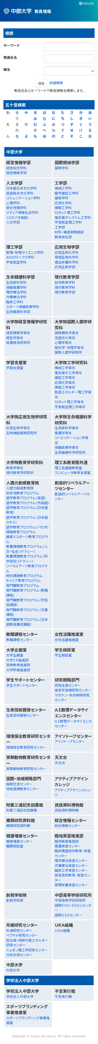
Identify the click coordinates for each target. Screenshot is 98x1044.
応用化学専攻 (65, 382)
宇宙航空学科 (16, 262)
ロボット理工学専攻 (69, 401)
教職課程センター (19, 639)
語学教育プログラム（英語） (26, 497)
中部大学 (13, 970)
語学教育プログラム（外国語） (28, 502)
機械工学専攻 (65, 367)
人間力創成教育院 (20, 488)
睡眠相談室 (14, 846)
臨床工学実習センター (71, 870)
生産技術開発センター (22, 715)
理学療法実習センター (71, 860)
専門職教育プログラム (22, 585)
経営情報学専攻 (18, 332)
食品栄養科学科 (67, 262)
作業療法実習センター (71, 865)
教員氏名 (10, 57)
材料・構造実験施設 (69, 232)
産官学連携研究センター (73, 690)
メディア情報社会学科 (22, 212)
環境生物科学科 (67, 257)
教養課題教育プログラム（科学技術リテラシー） (27, 558)
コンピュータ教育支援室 (72, 472)
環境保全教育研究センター (26, 747)
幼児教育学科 (65, 282)
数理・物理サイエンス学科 (25, 252)
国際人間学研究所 (68, 352)
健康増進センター (19, 841)
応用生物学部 (65, 266)
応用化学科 (63, 202)
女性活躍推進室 (67, 639)
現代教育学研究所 (20, 472)
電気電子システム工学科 (73, 217)
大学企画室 (14, 655)
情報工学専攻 (65, 387)
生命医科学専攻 (67, 427)
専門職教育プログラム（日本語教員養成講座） (27, 622)
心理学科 (13, 202)
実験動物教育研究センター (26, 768)
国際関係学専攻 (67, 332)
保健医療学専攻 (67, 447)
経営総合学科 (16, 167)
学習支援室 (14, 367)
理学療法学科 (16, 292)
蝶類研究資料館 (18, 825)
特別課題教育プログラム (24, 575)
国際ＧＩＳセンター (68, 915)
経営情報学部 (16, 172)
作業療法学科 (16, 296)
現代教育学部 (65, 292)
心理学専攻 (63, 342)
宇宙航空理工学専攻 (70, 406)
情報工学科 (63, 207)
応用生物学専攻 (18, 427)
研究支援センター (68, 685)
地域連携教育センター (22, 788)
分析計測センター (19, 954)
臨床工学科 (14, 301)
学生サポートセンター (22, 685)
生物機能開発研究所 (21, 432)
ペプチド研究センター (22, 935)
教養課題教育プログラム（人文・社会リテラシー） (27, 548)
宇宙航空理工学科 (68, 222)
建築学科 (61, 197)
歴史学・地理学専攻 (69, 347)
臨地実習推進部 (67, 841)
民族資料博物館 (67, 810)
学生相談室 (63, 655)
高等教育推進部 (18, 664)
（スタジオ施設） (17, 217)
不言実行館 (63, 996)
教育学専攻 (14, 467)
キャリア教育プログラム (23, 580)
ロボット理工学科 (67, 212)
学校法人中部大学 (20, 996)
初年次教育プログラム (22, 493)
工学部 (60, 227)
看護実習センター (68, 846)
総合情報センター (68, 825)
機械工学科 (63, 188)
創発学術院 (14, 900)
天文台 (60, 762)
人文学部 (13, 222)
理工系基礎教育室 (68, 467)
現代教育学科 (65, 287)
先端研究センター (19, 930)
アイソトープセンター (70, 741)
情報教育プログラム (21, 531)
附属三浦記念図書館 (21, 810)
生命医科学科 (16, 282)
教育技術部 (63, 236)
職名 (6, 69)
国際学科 (61, 167)
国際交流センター (19, 784)
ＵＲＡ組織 (62, 930)
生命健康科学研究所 (70, 452)
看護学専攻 (63, 432)
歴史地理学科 (16, 207)
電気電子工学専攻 (68, 372)
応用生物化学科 (67, 252)
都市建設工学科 (67, 193)
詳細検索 (56, 82)
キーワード (11, 45)
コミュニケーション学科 (23, 197)
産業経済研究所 (18, 342)
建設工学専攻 (65, 377)
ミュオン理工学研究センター (27, 950)
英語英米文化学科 (20, 193)
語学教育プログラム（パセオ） (27, 527)
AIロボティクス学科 (20, 257)
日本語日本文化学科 (21, 188)
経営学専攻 (14, 337)
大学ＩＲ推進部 (17, 660)
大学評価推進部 (18, 669)
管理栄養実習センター (71, 884)
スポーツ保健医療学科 (22, 306)
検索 (41, 83)
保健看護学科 (16, 287)
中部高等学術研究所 (70, 900)
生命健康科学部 (18, 311)
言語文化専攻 (65, 337)
